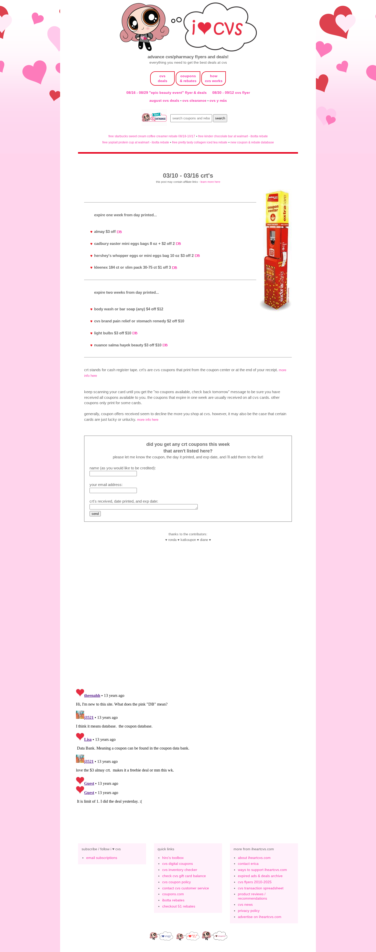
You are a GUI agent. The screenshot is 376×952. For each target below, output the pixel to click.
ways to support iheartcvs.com (262, 870)
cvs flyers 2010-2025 (255, 882)
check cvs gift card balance (184, 876)
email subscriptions (101, 858)
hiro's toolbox (173, 858)
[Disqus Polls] (188, 618)
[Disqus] (188, 750)
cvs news (245, 904)
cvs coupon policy (176, 882)
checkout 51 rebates (178, 906)
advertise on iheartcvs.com (259, 917)
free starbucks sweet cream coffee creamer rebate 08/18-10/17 (151, 136)
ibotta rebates (173, 900)
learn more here (210, 181)
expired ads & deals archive (260, 876)
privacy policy (249, 911)
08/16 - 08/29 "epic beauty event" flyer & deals (166, 92)
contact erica (248, 864)
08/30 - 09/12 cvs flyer (231, 92)
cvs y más (218, 100)
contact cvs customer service (185, 888)
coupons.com (173, 894)
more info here (147, 420)
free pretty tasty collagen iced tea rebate (199, 142)
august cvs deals (164, 100)
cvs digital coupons (177, 864)
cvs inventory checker (179, 870)
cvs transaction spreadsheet (260, 888)
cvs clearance (194, 100)
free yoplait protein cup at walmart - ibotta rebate (135, 142)
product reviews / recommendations (252, 896)
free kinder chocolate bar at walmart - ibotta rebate (233, 136)
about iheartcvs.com (254, 858)
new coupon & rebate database (252, 142)
